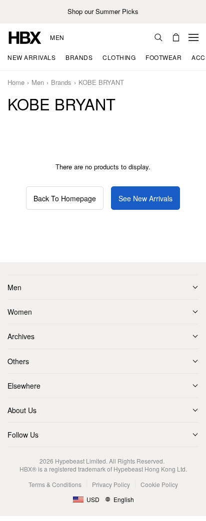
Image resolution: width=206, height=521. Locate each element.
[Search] (159, 37)
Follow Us (23, 435)
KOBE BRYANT (101, 82)
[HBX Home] (25, 36)
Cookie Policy (159, 484)
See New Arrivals (145, 198)
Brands (61, 82)
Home (16, 82)
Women (20, 312)
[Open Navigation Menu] (193, 37)
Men (57, 37)
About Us (22, 410)
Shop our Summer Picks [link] (103, 11)
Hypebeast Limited (80, 461)
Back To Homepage (65, 198)
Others (18, 361)
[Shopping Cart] (176, 37)
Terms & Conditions (55, 484)
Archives (21, 336)
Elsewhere (24, 386)
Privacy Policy (111, 484)
